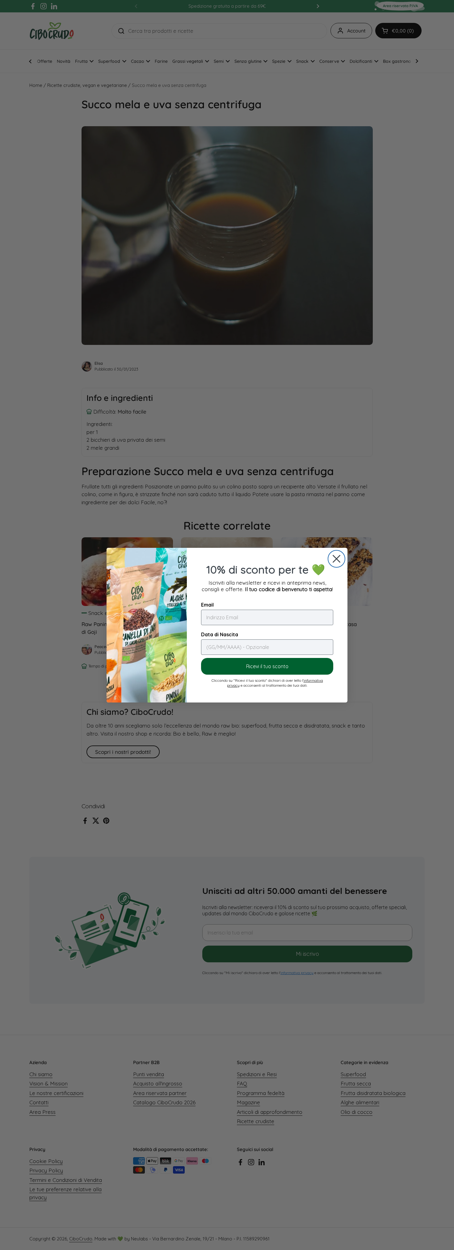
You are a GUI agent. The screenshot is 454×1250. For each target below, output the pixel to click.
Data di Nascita (219, 634)
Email (207, 605)
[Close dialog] (336, 558)
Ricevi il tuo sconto (267, 666)
